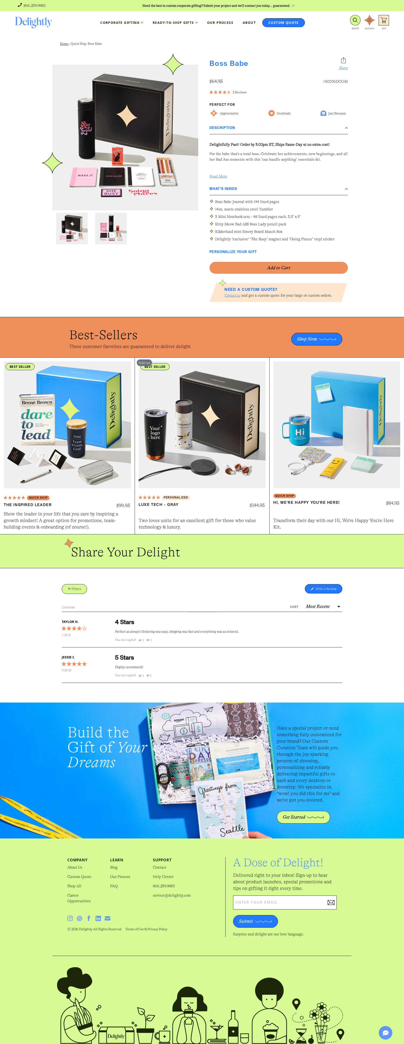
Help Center (163, 877)
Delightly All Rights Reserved (100, 929)
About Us (74, 867)
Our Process (120, 877)
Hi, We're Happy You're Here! (306, 503)
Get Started (294, 817)
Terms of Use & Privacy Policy (146, 929)
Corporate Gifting (120, 22)
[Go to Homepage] (33, 22)
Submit (246, 921)
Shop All (74, 886)
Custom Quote (79, 877)
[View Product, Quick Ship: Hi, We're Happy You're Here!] (337, 425)
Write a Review (328, 590)
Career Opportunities (79, 898)
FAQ (114, 886)
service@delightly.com (172, 895)
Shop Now (307, 339)
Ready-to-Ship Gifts (173, 22)
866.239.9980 (164, 886)
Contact (159, 867)
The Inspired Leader (28, 505)
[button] (355, 22)
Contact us (232, 295)
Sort (294, 606)
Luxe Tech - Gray (159, 505)
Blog (114, 867)
